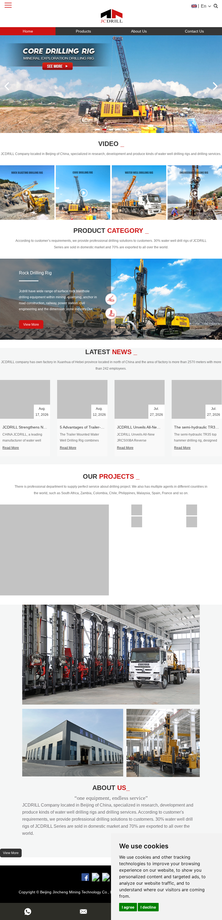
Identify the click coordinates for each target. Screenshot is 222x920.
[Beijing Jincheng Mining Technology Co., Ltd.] (111, 13)
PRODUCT (111, 230)
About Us (139, 31)
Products (83, 31)
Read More (10, 448)
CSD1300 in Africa (136, 508)
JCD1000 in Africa (192, 508)
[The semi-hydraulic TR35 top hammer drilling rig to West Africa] (197, 399)
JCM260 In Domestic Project (136, 520)
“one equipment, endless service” (111, 798)
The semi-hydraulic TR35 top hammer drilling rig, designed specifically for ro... (195, 440)
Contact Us (194, 31)
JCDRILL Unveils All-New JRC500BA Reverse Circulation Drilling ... (136, 440)
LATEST (111, 352)
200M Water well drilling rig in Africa (54, 548)
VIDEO (111, 143)
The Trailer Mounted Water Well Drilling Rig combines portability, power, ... (79, 440)
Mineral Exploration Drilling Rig (49, 273)
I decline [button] (148, 907)
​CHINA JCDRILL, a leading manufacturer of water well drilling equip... (22, 440)
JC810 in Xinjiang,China (191, 520)
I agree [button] (128, 907)
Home (28, 31)
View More (31, 324)
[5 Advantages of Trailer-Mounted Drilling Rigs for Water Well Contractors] (82, 399)
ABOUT (111, 787)
